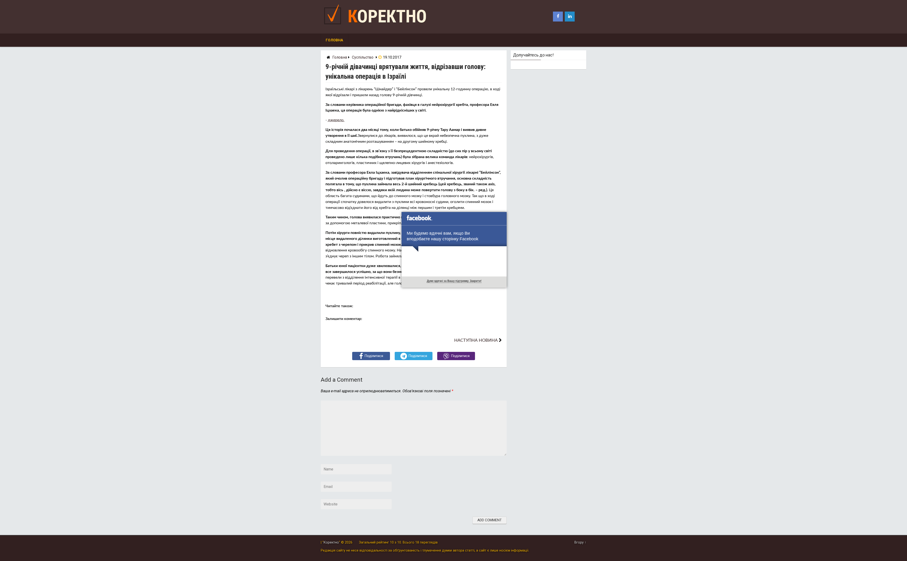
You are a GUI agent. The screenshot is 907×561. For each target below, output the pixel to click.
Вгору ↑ (580, 542)
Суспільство (362, 57)
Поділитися (373, 356)
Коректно (387, 16)
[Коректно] (334, 25)
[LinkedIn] (570, 17)
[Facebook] (558, 17)
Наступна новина (476, 340)
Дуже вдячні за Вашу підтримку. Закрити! (454, 281)
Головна (334, 40)
